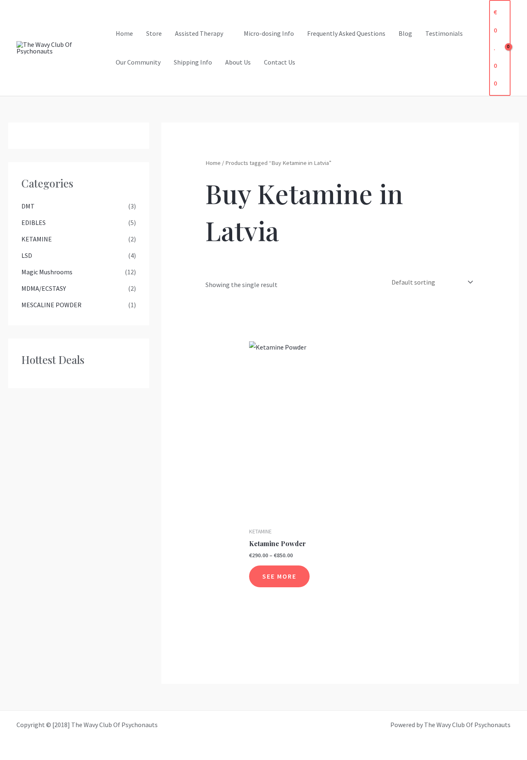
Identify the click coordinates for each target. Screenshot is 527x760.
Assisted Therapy (199, 33)
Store (154, 33)
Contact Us (279, 62)
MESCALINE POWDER (51, 305)
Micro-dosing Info (269, 33)
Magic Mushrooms (46, 272)
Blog (405, 33)
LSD (26, 255)
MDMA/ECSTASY (43, 288)
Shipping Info (193, 62)
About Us (238, 62)
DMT (28, 206)
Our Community (138, 62)
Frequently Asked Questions (346, 33)
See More (279, 576)
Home (124, 33)
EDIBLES (33, 222)
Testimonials (444, 33)
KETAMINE (36, 239)
